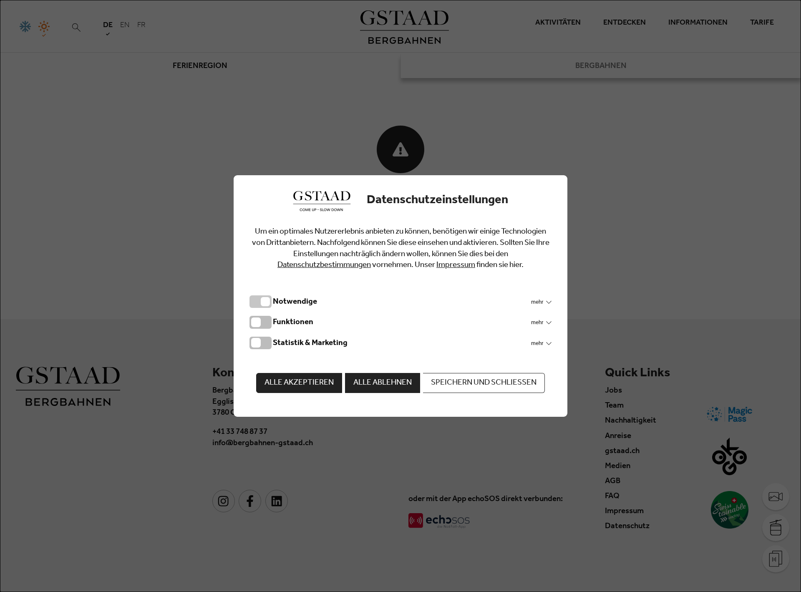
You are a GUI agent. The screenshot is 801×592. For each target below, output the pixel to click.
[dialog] (400, 296)
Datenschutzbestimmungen (324, 266)
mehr (538, 302)
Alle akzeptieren (299, 383)
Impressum (455, 266)
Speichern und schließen (484, 383)
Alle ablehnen (382, 383)
